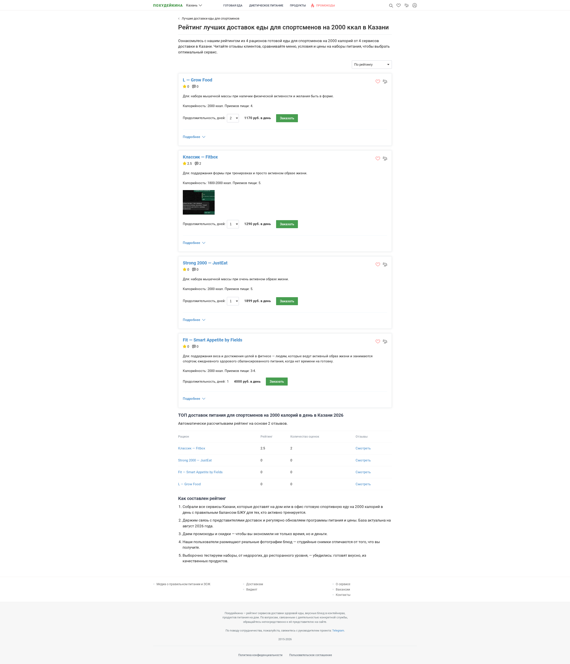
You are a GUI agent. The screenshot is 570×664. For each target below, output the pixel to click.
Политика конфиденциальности (260, 655)
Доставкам (254, 584)
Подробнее (191, 137)
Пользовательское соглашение (310, 655)
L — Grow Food (197, 80)
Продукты (298, 5)
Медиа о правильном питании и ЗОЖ (183, 584)
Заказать (287, 118)
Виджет (251, 589)
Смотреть (363, 448)
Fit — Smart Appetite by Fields (212, 340)
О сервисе (343, 584)
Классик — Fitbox (200, 157)
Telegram (338, 630)
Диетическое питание (266, 5)
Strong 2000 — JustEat (205, 263)
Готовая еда (232, 5)
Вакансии (343, 589)
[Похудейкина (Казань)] (168, 4)
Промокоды (325, 5)
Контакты (343, 595)
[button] (398, 5)
